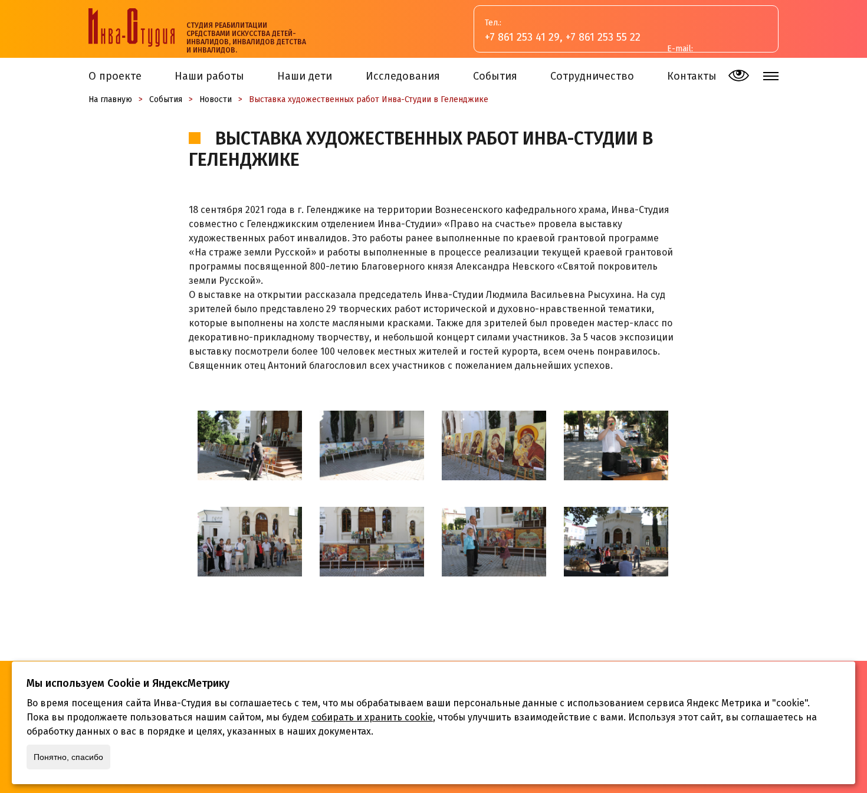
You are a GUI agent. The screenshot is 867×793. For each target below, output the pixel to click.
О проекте (115, 76)
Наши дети (304, 76)
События (495, 76)
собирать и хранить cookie (372, 717)
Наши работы (209, 76)
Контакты (692, 76)
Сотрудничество (592, 76)
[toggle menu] (771, 76)
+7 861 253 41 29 (522, 37)
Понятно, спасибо (68, 757)
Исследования (403, 76)
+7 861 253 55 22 (603, 37)
